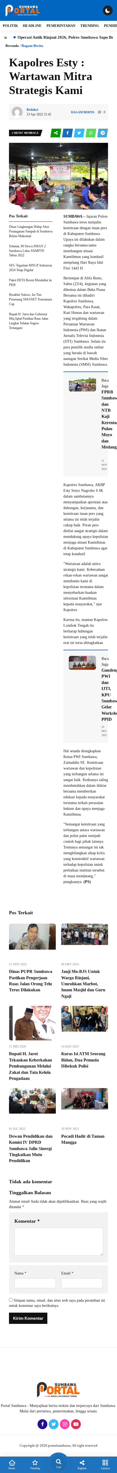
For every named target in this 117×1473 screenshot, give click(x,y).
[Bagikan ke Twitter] (79, 133)
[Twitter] (53, 1425)
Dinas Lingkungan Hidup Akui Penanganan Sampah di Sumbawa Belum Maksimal (31, 231)
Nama (20, 1273)
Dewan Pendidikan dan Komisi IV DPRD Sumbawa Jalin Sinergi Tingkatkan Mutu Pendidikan (31, 1148)
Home (11, 1468)
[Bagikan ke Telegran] (102, 133)
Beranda (12, 46)
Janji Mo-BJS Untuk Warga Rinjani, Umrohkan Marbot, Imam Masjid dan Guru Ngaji (83, 983)
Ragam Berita (32, 46)
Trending (89, 26)
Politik (10, 26)
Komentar (27, 1221)
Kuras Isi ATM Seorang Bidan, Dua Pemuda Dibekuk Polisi (83, 1059)
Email (67, 1273)
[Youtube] (75, 1425)
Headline (32, 26)
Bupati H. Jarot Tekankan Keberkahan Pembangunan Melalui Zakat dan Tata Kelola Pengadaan (30, 1066)
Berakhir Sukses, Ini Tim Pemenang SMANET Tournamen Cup (30, 299)
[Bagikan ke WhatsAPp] (91, 133)
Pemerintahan (61, 26)
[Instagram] (64, 1425)
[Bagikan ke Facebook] (68, 133)
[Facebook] (41, 1425)
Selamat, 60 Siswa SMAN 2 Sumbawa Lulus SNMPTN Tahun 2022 (27, 250)
